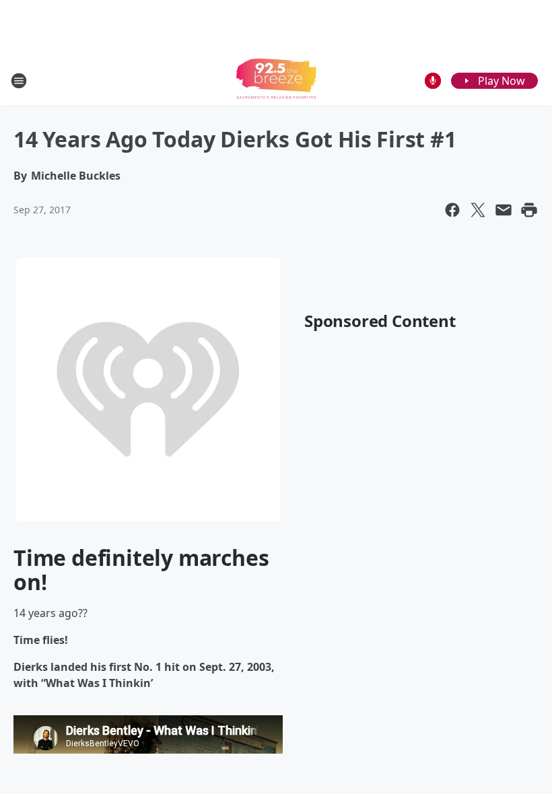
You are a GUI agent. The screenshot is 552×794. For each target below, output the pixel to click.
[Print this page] (529, 210)
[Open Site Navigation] (19, 81)
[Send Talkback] (433, 81)
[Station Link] (276, 80)
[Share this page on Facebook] (452, 210)
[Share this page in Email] (503, 210)
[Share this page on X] (478, 210)
